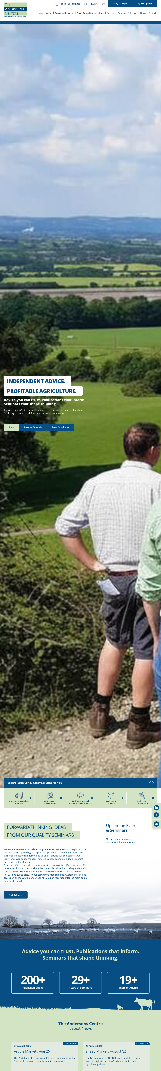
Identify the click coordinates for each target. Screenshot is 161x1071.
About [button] (49, 13)
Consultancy (60, 427)
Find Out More (16, 895)
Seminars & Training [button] (128, 13)
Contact (152, 13)
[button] (85, 4)
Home (40, 13)
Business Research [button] (64, 13)
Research (33, 427)
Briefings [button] (111, 13)
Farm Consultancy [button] (86, 13)
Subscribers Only (70, 1043)
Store (101, 13)
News (143, 13)
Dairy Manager (120, 3)
